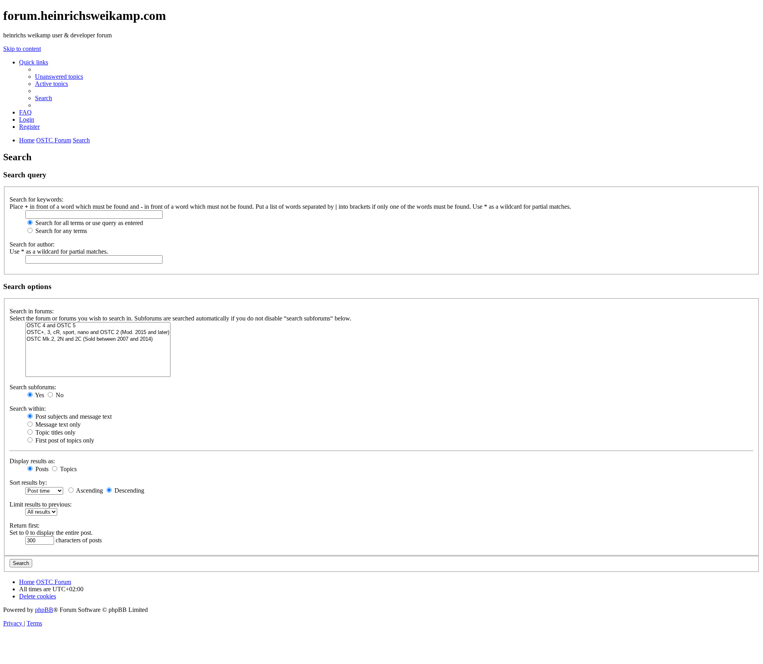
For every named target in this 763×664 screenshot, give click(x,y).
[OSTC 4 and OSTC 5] (98, 325)
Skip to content (22, 48)
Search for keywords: (36, 199)
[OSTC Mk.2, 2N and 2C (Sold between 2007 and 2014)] (98, 339)
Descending (128, 490)
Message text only (57, 424)
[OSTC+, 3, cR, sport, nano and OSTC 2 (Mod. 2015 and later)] (98, 332)
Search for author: (32, 244)
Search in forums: (32, 311)
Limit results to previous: (41, 504)
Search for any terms (60, 230)
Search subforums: (33, 387)
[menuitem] (59, 76)
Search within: (28, 408)
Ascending (89, 490)
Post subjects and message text (73, 416)
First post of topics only (64, 440)
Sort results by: (28, 482)
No (59, 395)
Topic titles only (55, 432)
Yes (39, 395)
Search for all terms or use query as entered (88, 222)
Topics (67, 469)
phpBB (44, 609)
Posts (41, 469)
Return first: (24, 525)
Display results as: (32, 461)
